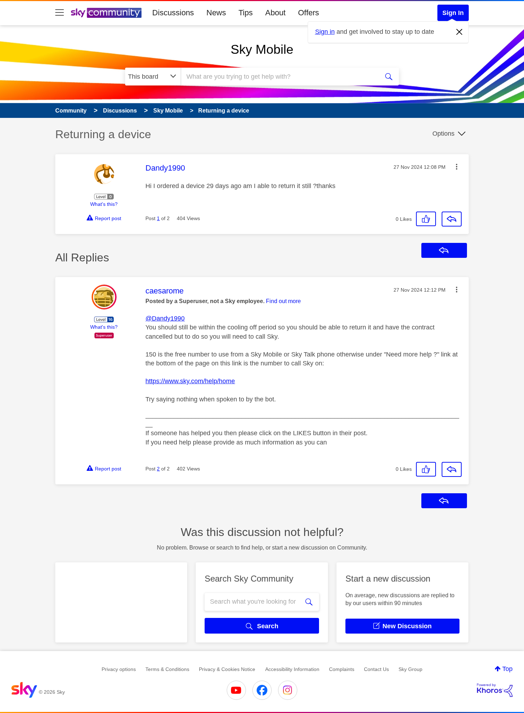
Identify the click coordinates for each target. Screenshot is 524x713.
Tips (245, 12)
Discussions (173, 12)
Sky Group (410, 669)
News (216, 12)
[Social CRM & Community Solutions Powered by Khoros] (495, 690)
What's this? (104, 204)
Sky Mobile (262, 49)
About (275, 12)
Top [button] (507, 668)
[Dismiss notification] (459, 32)
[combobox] (279, 76)
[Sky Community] (106, 12)
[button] (457, 167)
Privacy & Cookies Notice (227, 669)
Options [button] (443, 133)
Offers (308, 12)
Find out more (283, 301)
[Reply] (452, 219)
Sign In (453, 12)
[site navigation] (59, 13)
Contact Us (376, 669)
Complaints (341, 669)
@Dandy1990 (165, 318)
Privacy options (119, 669)
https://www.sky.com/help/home (190, 381)
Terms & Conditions (167, 669)
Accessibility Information (292, 669)
